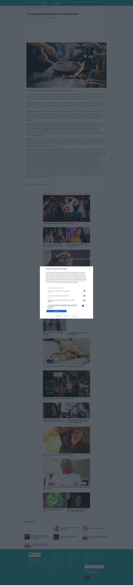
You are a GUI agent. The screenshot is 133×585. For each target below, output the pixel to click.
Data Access (66, 316)
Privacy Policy (74, 316)
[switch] (83, 291)
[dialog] (66, 292)
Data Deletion (59, 316)
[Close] (90, 269)
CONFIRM (56, 311)
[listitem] (66, 288)
